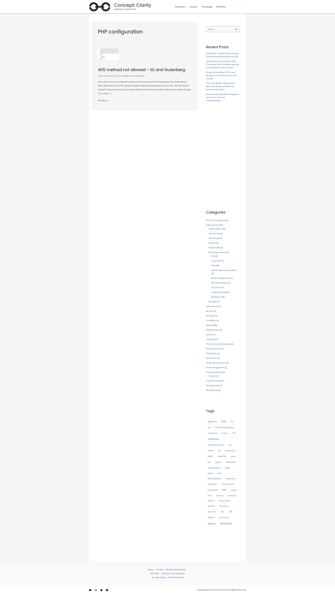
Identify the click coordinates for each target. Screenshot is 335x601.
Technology (207, 6)
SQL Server (216, 287)
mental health (214, 468)
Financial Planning (216, 445)
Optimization (231, 478)
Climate (212, 376)
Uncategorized (212, 385)
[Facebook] (107, 590)
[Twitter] (101, 590)
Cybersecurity (212, 306)
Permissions (212, 490)
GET (230, 445)
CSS (212, 256)
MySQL (210, 473)
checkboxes (212, 433)
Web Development (217, 252)
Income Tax (230, 450)
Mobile (227, 468)
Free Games (180, 6)
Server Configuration (125, 75)
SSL (222, 511)
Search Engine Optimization (224, 270)
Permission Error (227, 484)
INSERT (210, 456)
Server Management (215, 367)
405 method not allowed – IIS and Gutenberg (141, 70)
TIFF (231, 511)
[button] (238, 6)
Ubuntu (212, 243)
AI (232, 421)
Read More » (103, 101)
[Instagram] (96, 590)
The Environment (214, 372)
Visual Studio (214, 247)
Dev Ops (209, 311)
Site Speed (223, 506)
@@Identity (212, 421)
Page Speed (212, 484)
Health (209, 334)
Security (211, 506)
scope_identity (224, 501)
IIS (219, 450)
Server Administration (216, 362)
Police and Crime (213, 348)
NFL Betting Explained (176, 569)
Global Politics (212, 329)
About (151, 569)
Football (160, 569)
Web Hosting (212, 390)
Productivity (211, 353)
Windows (213, 301)
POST (210, 495)
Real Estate (211, 358)
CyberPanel (213, 439)
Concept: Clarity (132, 5)
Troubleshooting (219, 292)
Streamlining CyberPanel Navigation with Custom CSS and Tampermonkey (222, 97)
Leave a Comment (106, 75)
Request (211, 501)
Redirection (232, 495)
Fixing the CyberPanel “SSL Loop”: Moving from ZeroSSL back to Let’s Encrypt (221, 75)
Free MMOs (211, 320)
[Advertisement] (222, 154)
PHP (213, 265)
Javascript (215, 260)
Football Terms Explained (173, 573)
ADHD (223, 421)
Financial (210, 315)
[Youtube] (90, 590)
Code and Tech (212, 225)
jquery (233, 456)
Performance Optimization (218, 344)
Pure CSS (219, 495)
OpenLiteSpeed (214, 478)
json (209, 462)
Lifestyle (193, 6)
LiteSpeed (231, 462)
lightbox (218, 462)
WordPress (221, 6)
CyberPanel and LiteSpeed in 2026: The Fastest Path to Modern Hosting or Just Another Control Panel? (222, 64)
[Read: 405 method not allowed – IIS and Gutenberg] (108, 54)
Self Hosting (214, 233)
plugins (234, 490)
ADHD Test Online (176, 577)
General (209, 325)
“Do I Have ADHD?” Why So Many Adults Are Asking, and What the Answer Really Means (220, 86)
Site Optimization (219, 282)
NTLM (219, 473)
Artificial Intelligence (215, 220)
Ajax (209, 427)
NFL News (154, 573)
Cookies (224, 433)
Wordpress (140, 75)
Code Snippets (215, 228)
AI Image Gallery (159, 577)
